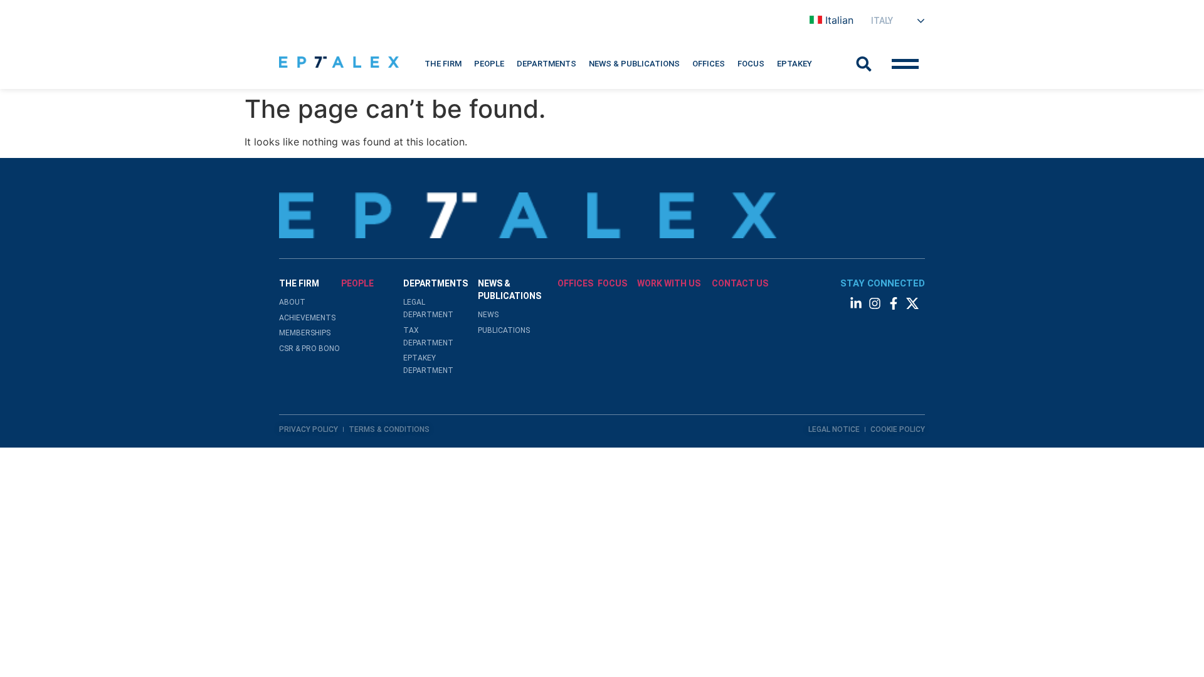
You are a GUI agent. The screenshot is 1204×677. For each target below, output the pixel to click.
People (489, 63)
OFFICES (575, 283)
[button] (443, 64)
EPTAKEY (794, 63)
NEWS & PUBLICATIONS (634, 63)
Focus (750, 63)
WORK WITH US (668, 283)
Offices (708, 63)
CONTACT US (740, 283)
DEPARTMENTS (546, 63)
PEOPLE (357, 283)
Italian (839, 20)
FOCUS (612, 283)
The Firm (443, 63)
